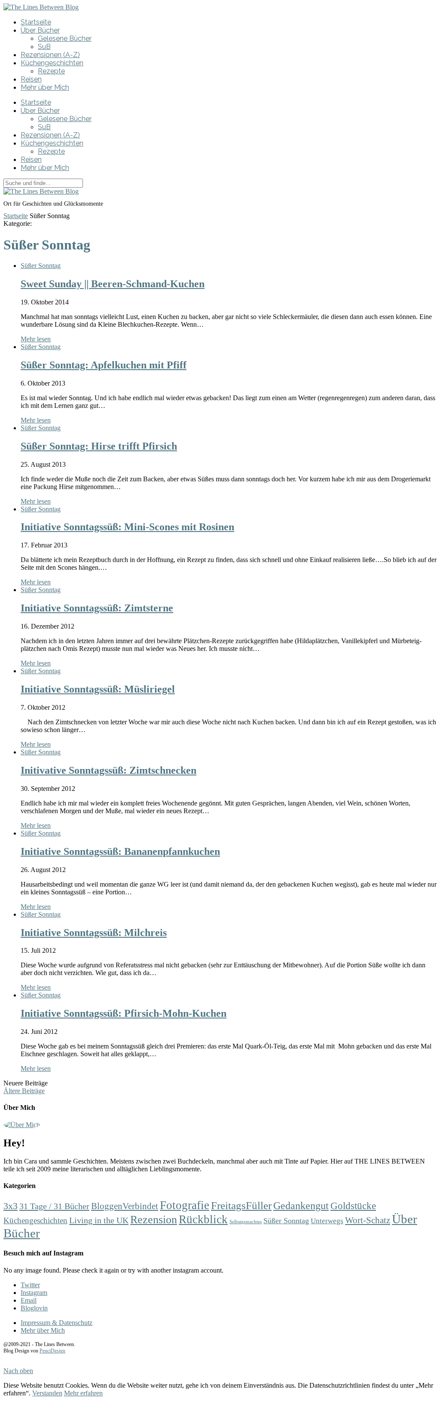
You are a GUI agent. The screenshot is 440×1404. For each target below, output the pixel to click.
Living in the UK (98, 1220)
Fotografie (184, 1205)
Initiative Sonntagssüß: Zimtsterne (97, 608)
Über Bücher (40, 30)
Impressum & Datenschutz (56, 1322)
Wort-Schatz (367, 1220)
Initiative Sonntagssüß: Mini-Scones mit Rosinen (127, 526)
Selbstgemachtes (245, 1221)
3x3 (10, 1206)
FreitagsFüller (241, 1205)
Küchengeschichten (52, 63)
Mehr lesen (36, 339)
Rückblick (203, 1219)
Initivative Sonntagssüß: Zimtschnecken (108, 770)
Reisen (31, 79)
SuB (44, 47)
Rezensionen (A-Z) (50, 55)
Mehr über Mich (45, 87)
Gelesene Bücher (65, 38)
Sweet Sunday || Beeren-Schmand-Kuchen (113, 283)
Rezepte (51, 71)
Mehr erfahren (83, 1393)
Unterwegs (327, 1221)
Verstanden (47, 1393)
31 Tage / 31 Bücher (54, 1206)
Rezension (153, 1219)
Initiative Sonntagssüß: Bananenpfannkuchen (120, 851)
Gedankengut (301, 1205)
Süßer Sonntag (41, 265)
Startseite (36, 22)
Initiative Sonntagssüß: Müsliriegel (98, 689)
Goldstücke (353, 1205)
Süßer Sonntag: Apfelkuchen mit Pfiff (103, 365)
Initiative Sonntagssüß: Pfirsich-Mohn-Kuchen (123, 1013)
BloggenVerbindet (124, 1206)
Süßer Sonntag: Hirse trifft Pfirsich (99, 446)
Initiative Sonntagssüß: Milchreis (94, 932)
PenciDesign (52, 1351)
